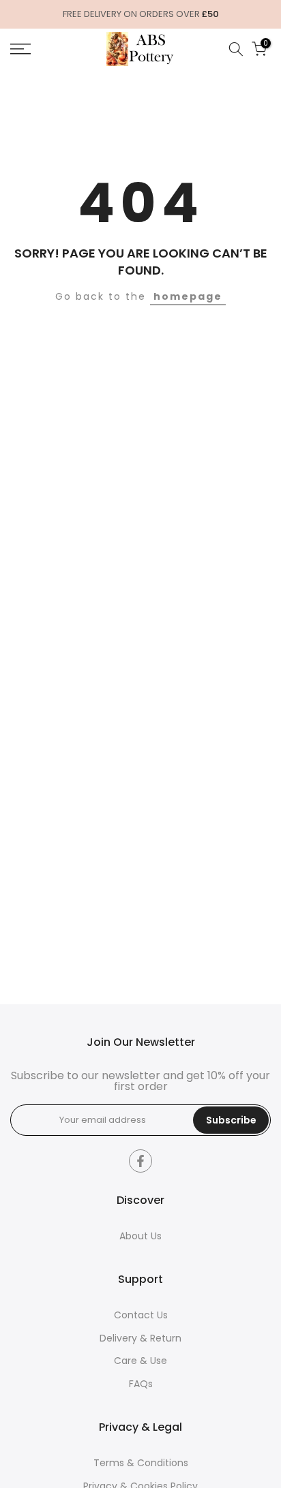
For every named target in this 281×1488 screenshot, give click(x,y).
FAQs (141, 1384)
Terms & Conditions (140, 1463)
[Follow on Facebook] (140, 1161)
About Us (140, 1236)
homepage (187, 296)
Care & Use (140, 1360)
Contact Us (141, 1315)
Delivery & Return (140, 1338)
